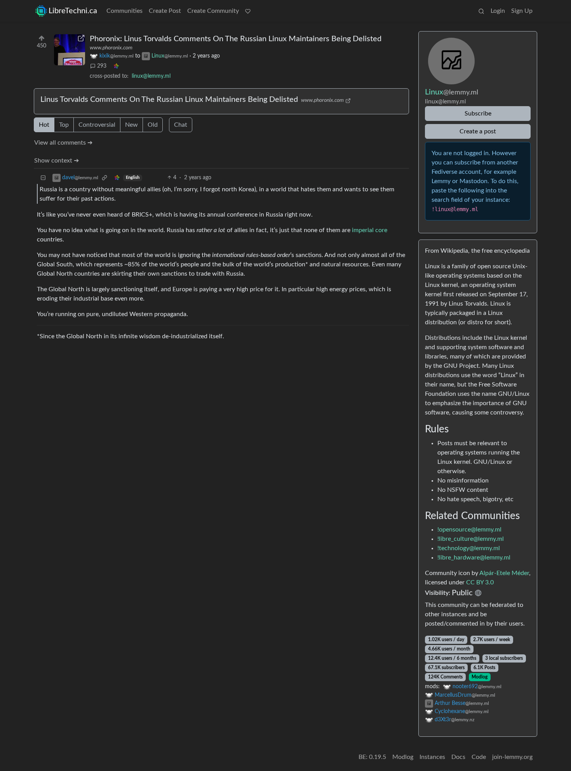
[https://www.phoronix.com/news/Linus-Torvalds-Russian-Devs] (69, 49)
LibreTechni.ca (73, 11)
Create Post (165, 11)
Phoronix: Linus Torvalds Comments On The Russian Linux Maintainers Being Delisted (235, 39)
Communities (124, 11)
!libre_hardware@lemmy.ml (473, 557)
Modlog (479, 677)
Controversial (96, 125)
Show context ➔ (56, 160)
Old (153, 125)
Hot (44, 125)
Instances (432, 757)
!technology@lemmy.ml (468, 548)
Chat (180, 125)
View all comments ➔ (63, 143)
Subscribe (478, 113)
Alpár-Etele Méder (504, 573)
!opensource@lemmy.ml (469, 529)
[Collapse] (43, 178)
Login (498, 11)
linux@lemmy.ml (151, 76)
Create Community (213, 11)
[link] (116, 66)
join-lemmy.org (512, 757)
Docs (458, 757)
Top (64, 125)
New (131, 125)
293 (101, 66)
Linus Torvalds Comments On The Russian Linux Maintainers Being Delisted (169, 99)
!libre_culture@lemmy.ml (470, 539)
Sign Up (522, 11)
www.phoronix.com (111, 48)
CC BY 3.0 (480, 582)
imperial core (369, 230)
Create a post (478, 131)
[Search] (481, 11)
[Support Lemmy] (248, 11)
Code (479, 757)
